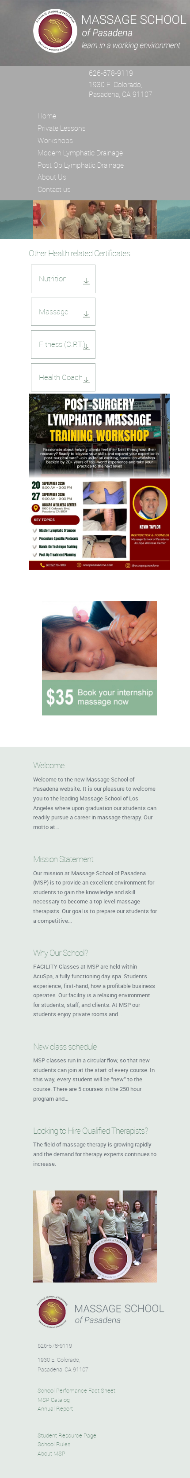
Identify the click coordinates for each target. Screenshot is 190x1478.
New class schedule (65, 1046)
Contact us (54, 189)
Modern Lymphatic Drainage (80, 153)
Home (47, 116)
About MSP (51, 1453)
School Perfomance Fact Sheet (76, 1390)
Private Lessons (62, 128)
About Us (52, 177)
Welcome (49, 765)
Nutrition (53, 278)
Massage (53, 311)
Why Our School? (60, 952)
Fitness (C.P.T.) (62, 344)
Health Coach (61, 377)
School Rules (54, 1444)
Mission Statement (63, 859)
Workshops (55, 140)
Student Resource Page (67, 1435)
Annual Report (55, 1408)
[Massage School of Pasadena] (110, 48)
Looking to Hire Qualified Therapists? (90, 1130)
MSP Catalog (54, 1400)
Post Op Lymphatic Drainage (81, 165)
